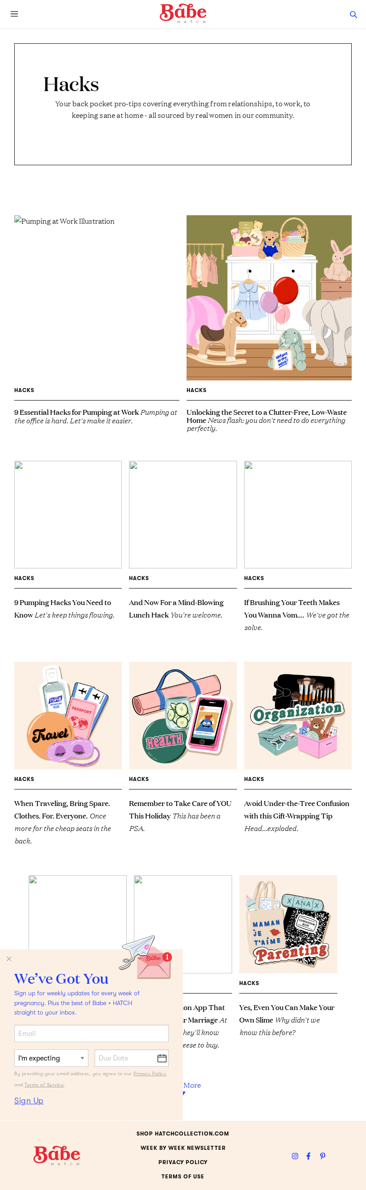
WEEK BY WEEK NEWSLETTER (183, 1148)
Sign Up (29, 1100)
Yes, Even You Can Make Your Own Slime (286, 1019)
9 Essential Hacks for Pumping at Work (95, 415)
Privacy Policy (149, 1074)
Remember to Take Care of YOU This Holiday (180, 815)
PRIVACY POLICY (183, 1162)
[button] (353, 14)
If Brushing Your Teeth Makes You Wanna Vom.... (296, 614)
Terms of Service (44, 1085)
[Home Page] (183, 13)
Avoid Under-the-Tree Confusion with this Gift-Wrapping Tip (296, 815)
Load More (183, 1084)
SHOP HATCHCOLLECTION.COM (183, 1134)
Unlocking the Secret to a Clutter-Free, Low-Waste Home (267, 419)
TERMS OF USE (183, 1176)
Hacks (24, 390)
